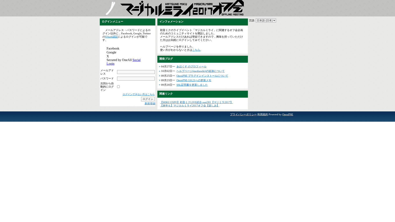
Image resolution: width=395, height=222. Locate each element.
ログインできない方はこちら (139, 94)
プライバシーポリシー (243, 114)
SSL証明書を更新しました (192, 84)
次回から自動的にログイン (107, 86)
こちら (196, 49)
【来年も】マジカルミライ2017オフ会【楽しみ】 (189, 105)
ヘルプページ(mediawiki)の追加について (201, 71)
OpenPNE (287, 114)
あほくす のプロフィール (192, 66)
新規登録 (150, 103)
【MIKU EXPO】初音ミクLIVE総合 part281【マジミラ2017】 (196, 102)
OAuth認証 (111, 36)
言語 (251, 20)
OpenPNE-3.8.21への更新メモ (194, 80)
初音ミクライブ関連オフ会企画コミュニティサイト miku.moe (110, 8)
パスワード (107, 78)
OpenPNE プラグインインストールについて (202, 75)
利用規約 (262, 114)
